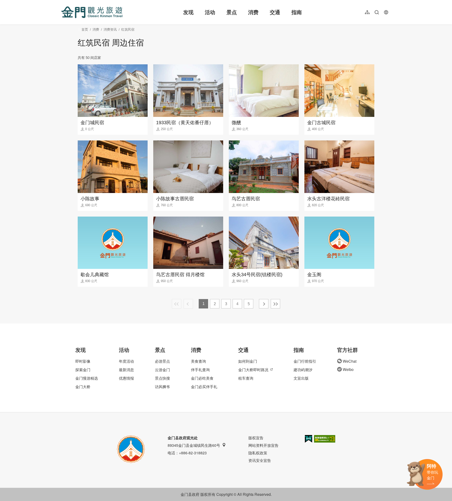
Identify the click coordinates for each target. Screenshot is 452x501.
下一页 (263, 303)
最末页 (275, 303)
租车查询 (245, 378)
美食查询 (198, 361)
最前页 (176, 303)
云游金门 (162, 369)
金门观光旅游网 (91, 12)
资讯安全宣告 (259, 460)
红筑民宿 (127, 29)
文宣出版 (301, 378)
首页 (84, 29)
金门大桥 (82, 386)
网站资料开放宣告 (263, 445)
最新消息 (126, 369)
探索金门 (82, 369)
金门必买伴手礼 (204, 386)
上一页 (188, 303)
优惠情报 (126, 378)
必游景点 (162, 361)
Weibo (348, 369)
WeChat (349, 361)
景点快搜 (162, 378)
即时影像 (82, 361)
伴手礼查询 (200, 369)
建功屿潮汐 (303, 369)
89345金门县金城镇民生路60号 (194, 445)
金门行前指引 (305, 361)
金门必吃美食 (202, 378)
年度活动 (126, 361)
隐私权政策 (257, 453)
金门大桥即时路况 (253, 369)
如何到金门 (247, 361)
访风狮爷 (162, 386)
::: (62, 2)
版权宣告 (255, 437)
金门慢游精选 (86, 378)
